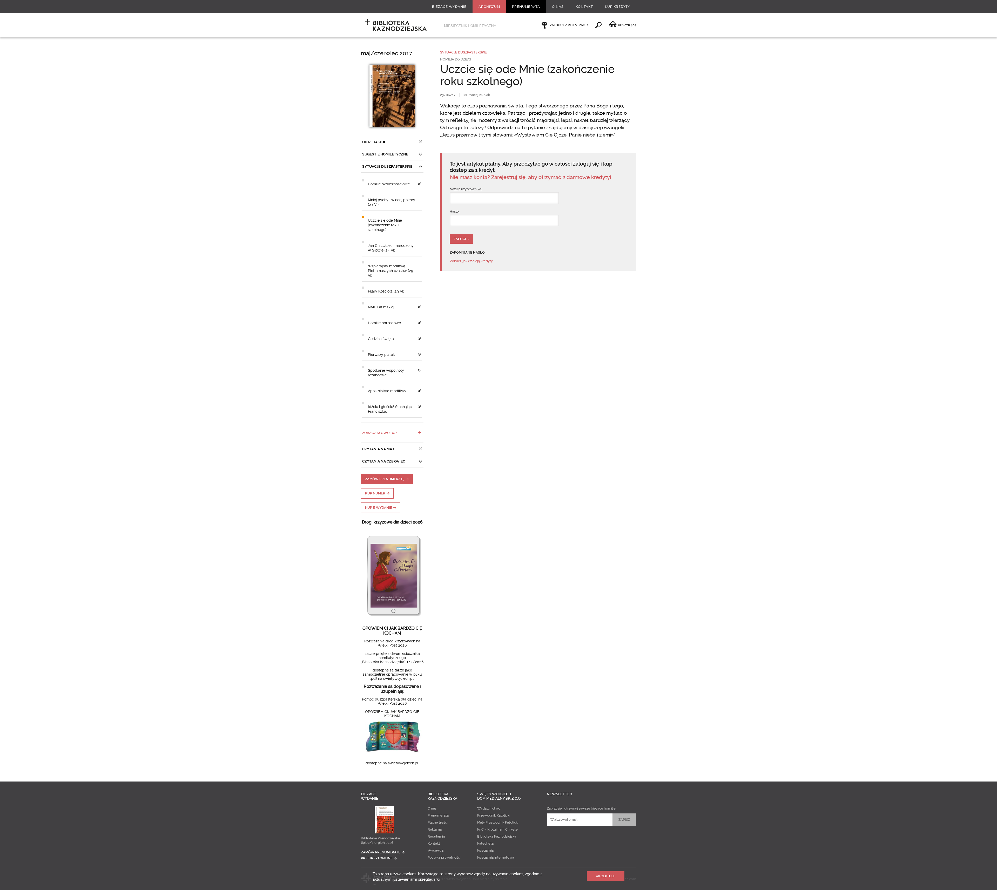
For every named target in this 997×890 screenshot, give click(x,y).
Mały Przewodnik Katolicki (497, 822)
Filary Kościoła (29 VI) (386, 291)
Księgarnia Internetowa (495, 857)
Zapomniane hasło (467, 252)
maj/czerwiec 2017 (386, 53)
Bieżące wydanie (449, 7)
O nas (558, 7)
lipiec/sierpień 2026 (377, 843)
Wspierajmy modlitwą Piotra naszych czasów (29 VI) (390, 270)
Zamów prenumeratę (385, 479)
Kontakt (584, 7)
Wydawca (435, 850)
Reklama (435, 829)
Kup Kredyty (617, 7)
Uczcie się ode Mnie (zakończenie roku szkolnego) (385, 225)
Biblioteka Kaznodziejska (380, 838)
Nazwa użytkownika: (466, 189)
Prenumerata (526, 7)
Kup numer (375, 493)
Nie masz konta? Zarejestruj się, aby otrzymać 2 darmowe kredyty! (530, 177)
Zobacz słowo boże (381, 433)
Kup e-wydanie (378, 507)
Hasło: (455, 211)
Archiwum (489, 7)
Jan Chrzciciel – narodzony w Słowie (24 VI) (391, 247)
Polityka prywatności (444, 857)
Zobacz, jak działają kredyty (471, 261)
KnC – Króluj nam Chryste (497, 829)
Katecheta (485, 843)
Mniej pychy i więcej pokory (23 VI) (391, 202)
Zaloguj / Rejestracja (569, 25)
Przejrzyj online (377, 858)
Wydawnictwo (488, 808)
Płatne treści (438, 822)
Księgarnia (485, 850)
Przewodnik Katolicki (493, 815)
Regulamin (436, 836)
